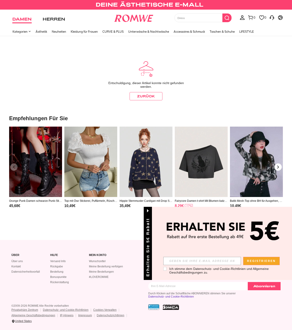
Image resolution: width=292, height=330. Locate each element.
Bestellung (56, 271)
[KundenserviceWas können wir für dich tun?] (272, 17)
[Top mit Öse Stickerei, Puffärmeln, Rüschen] (90, 162)
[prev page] (14, 167)
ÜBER (15, 255)
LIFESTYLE (246, 31)
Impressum (85, 315)
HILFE (54, 255)
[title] (146, 118)
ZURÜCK (146, 96)
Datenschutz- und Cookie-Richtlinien (171, 296)
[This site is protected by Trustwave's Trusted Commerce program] (153, 307)
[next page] (278, 167)
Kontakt (16, 266)
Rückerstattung (59, 282)
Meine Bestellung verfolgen (106, 266)
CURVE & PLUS (113, 31)
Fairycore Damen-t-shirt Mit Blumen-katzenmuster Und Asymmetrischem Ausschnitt (201, 200)
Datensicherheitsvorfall (25, 271)
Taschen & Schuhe (222, 31)
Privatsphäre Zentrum (24, 309)
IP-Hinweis (66, 315)
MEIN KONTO (97, 255)
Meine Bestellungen (101, 271)
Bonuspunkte (58, 277)
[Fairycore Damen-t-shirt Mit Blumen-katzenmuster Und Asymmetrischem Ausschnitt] (201, 162)
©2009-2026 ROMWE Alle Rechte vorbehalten (40, 305)
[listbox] (242, 17)
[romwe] (133, 17)
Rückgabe (56, 266)
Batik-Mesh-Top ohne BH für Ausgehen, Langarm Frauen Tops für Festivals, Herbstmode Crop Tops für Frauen (256, 200)
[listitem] (35, 173)
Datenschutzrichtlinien (110, 315)
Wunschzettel (97, 261)
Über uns (17, 261)
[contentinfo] (14, 205)
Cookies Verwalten (105, 309)
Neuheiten (59, 31)
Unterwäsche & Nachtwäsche (148, 31)
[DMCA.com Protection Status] (171, 307)
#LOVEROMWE (99, 277)
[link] (146, 5)
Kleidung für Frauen (84, 31)
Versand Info (58, 261)
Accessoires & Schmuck (189, 31)
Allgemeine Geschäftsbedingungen (33, 315)
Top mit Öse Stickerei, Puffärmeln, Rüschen (90, 200)
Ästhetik (41, 31)
